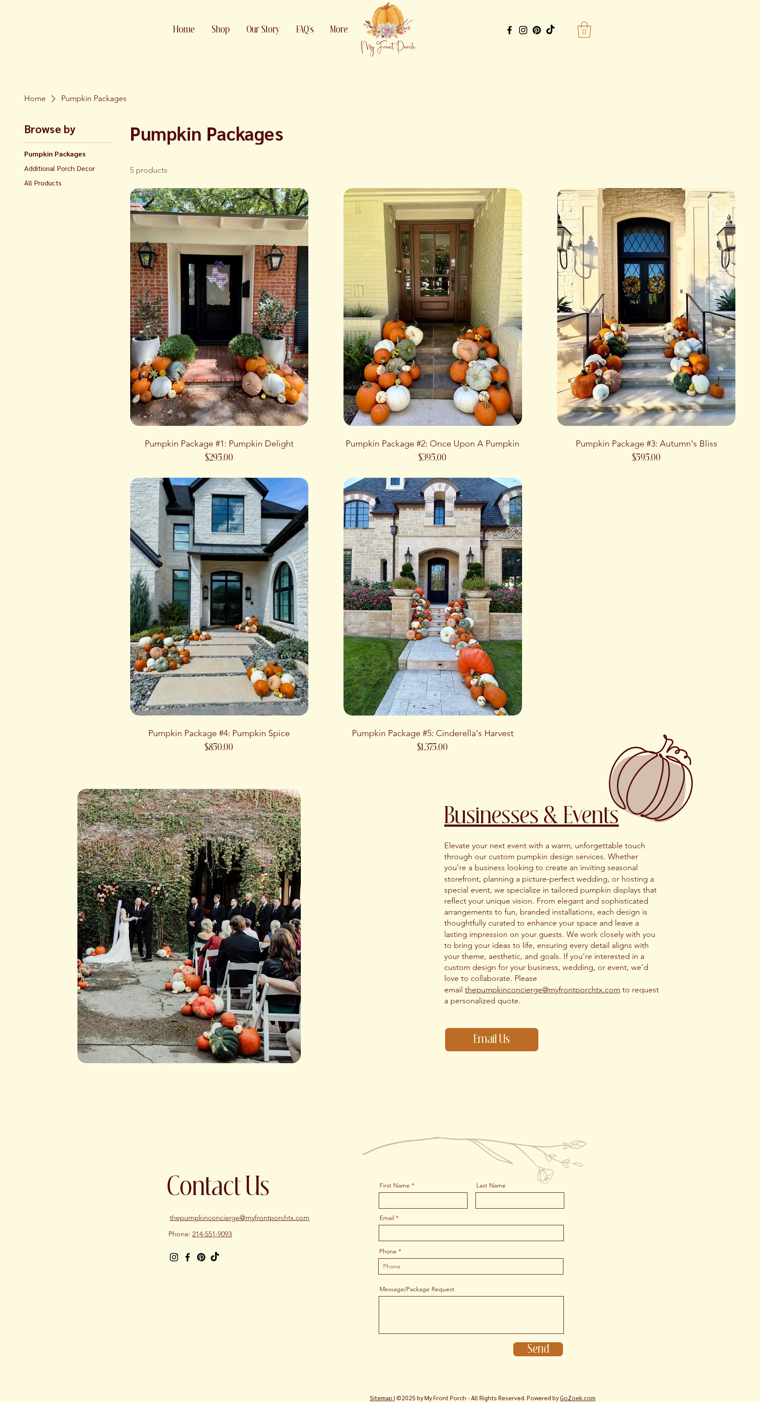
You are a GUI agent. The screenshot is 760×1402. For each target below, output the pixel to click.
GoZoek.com (578, 1398)
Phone (388, 1251)
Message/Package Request (417, 1289)
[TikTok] (550, 30)
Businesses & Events (531, 817)
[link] (584, 30)
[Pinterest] (536, 30)
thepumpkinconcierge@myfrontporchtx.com (542, 990)
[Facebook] (509, 30)
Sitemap (382, 1398)
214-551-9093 (212, 1234)
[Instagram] (523, 30)
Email (387, 1218)
